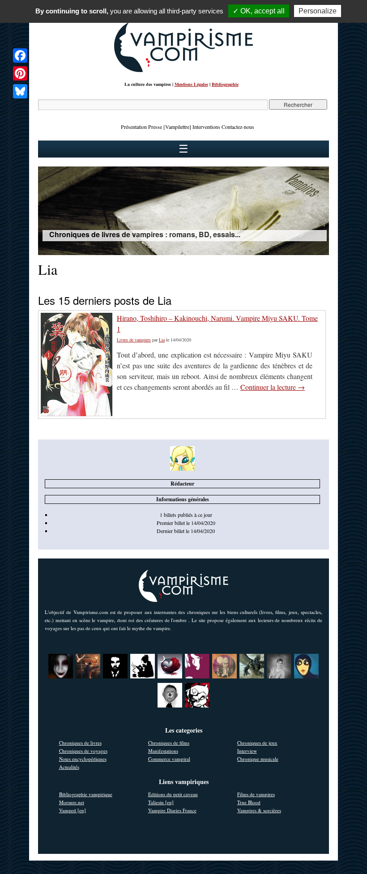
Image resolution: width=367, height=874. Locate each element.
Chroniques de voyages (83, 750)
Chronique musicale (257, 758)
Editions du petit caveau (173, 794)
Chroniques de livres (80, 742)
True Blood (248, 802)
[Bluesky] (20, 91)
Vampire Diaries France (172, 810)
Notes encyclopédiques (83, 758)
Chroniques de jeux (257, 742)
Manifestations (163, 750)
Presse (155, 126)
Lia (162, 340)
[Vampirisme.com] (183, 70)
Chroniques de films (168, 742)
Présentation (134, 126)
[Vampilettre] (177, 126)
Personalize (318, 11)
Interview (247, 750)
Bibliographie (225, 84)
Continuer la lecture (272, 387)
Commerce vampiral (169, 758)
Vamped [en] (72, 810)
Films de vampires (256, 794)
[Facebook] (20, 55)
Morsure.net (71, 802)
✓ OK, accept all (259, 11)
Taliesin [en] (161, 802)
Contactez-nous (238, 126)
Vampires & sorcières (259, 810)
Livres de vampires (134, 340)
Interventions (206, 126)
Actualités (69, 766)
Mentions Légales (191, 84)
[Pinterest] (20, 73)
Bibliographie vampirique (85, 794)
